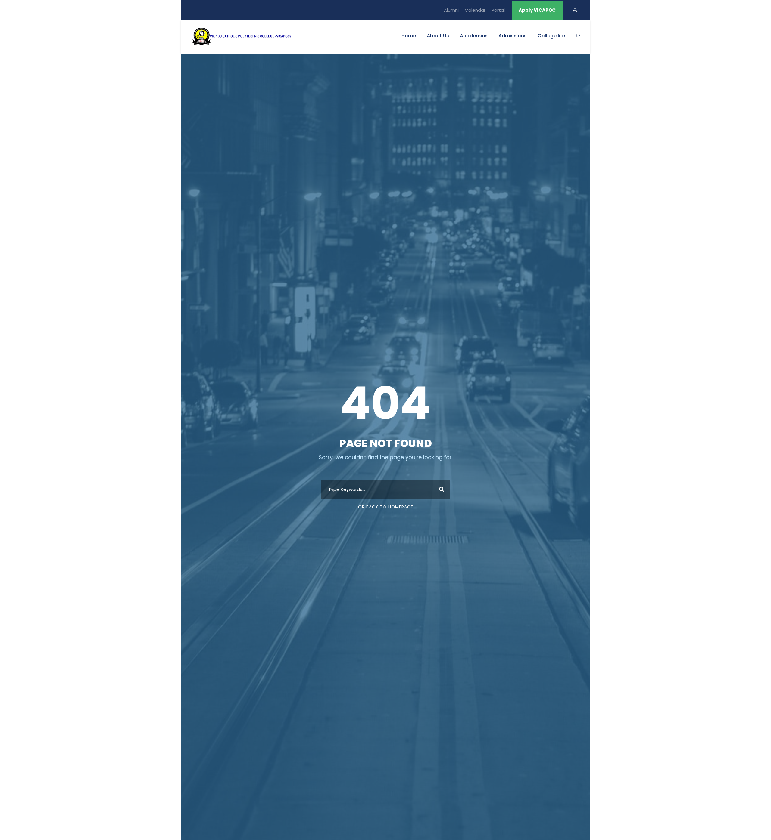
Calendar (475, 10)
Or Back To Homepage (385, 507)
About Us (438, 35)
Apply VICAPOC (537, 10)
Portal (498, 10)
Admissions (512, 35)
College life (551, 35)
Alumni (451, 10)
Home (408, 35)
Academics (474, 35)
